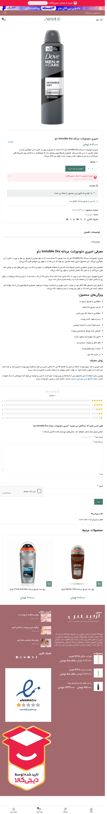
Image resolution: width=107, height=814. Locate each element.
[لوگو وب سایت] (52, 19)
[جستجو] (5, 13)
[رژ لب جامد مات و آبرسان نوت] (98, 686)
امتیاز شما (98, 437)
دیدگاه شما (98, 441)
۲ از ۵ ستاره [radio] (88, 437)
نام (101, 474)
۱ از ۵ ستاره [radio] (90, 437)
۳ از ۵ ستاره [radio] (86, 437)
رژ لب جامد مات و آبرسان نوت (79, 683)
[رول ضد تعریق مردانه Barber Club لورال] (77, 562)
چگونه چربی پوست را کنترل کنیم (25, 627)
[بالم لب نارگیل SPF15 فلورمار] (98, 659)
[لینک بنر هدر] (52, 8)
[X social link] (81, 219)
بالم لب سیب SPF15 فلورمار (80, 669)
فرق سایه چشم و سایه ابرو (28, 640)
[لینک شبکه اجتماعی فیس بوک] (84, 219)
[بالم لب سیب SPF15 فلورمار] (98, 673)
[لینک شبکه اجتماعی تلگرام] (67, 219)
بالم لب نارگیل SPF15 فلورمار (80, 656)
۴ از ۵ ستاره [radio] (84, 437)
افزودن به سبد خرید (75, 168)
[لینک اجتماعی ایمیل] (77, 219)
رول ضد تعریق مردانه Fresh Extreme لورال (27, 589)
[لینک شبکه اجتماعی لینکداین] (74, 219)
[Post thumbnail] (46, 617)
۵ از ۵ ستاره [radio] (82, 437)
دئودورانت (88, 214)
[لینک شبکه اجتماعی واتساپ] (70, 219)
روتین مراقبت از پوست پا (28, 614)
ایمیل (100, 486)
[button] (99, 584)
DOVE (10, 142)
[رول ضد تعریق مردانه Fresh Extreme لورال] (27, 562)
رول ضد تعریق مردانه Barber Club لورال (77, 589)
